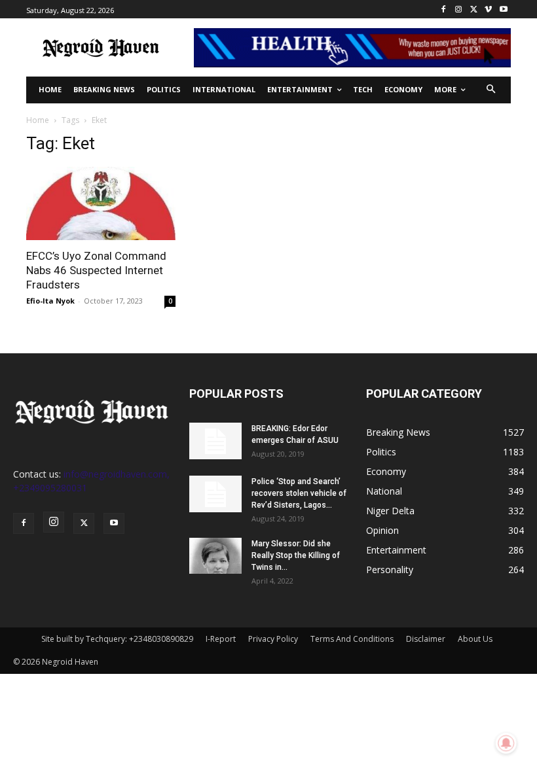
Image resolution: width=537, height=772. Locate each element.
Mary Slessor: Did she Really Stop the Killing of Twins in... (295, 555)
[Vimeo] (488, 9)
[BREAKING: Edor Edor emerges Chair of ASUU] (215, 441)
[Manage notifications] (506, 743)
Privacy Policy (273, 638)
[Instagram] (458, 9)
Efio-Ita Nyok (50, 301)
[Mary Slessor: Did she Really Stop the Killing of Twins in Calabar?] (215, 556)
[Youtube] (503, 9)
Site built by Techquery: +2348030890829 (117, 638)
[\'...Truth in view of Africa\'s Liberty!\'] (101, 47)
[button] (491, 90)
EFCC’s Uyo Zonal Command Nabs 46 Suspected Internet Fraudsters (96, 270)
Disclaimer (425, 638)
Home (37, 120)
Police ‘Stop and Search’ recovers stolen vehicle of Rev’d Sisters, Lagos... (298, 493)
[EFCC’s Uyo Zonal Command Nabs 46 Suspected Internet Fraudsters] (101, 204)
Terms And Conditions (352, 638)
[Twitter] (473, 9)
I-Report (221, 638)
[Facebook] (443, 9)
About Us (475, 638)
